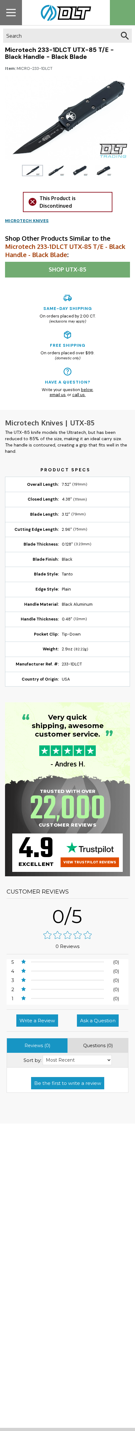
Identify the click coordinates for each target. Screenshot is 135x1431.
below (87, 389)
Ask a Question (98, 1021)
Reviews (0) (37, 1045)
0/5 (67, 916)
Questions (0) (98, 1045)
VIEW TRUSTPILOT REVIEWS (89, 862)
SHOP (67, 269)
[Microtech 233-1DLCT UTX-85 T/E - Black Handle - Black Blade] (32, 170)
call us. (79, 394)
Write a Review (37, 1021)
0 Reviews (67, 946)
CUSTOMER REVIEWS (38, 891)
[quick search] (125, 36)
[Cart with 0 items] (122, 12)
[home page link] (63, 12)
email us (58, 394)
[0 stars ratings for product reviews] (67, 935)
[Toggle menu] (11, 12)
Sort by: (32, 1060)
